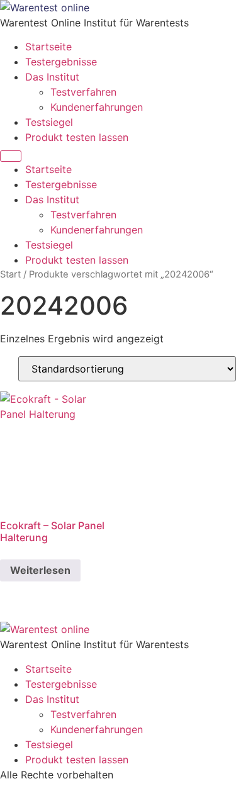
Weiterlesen (40, 570)
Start (10, 274)
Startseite (48, 46)
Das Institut (52, 76)
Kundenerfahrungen (96, 107)
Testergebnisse (61, 61)
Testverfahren (83, 92)
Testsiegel (49, 122)
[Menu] (10, 156)
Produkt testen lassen (76, 137)
